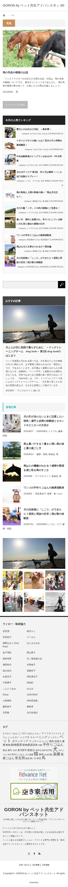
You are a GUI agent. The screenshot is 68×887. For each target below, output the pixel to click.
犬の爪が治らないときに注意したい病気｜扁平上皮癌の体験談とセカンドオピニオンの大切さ (44, 421)
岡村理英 (7, 658)
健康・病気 (41, 454)
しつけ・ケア (30, 181)
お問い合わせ (24, 865)
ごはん (14, 733)
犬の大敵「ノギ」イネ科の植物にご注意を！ (38, 208)
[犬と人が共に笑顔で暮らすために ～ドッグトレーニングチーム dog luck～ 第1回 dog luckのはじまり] (34, 553)
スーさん (31, 637)
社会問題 (48, 754)
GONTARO (30, 267)
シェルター (13, 737)
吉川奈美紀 (32, 712)
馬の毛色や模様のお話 (15, 72)
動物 (8, 745)
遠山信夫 (7, 670)
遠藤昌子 (31, 670)
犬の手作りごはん (16, 754)
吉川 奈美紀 (44, 165)
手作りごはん (53, 744)
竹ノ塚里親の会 (34, 658)
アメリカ (46, 733)
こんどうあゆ (9, 688)
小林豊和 (7, 700)
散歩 (5, 750)
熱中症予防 (47, 750)
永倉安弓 (7, 676)
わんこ (38, 733)
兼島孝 (30, 706)
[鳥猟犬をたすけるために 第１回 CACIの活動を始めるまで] (34, 602)
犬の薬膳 (29, 754)
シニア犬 (24, 737)
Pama (6, 694)
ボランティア (20, 741)
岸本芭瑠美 (32, 700)
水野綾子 (31, 664)
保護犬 (57, 741)
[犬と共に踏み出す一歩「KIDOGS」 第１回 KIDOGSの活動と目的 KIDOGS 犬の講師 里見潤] (13, 580)
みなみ (45, 134)
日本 (15, 750)
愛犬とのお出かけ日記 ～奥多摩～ (34, 129)
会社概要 (36, 865)
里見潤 (6, 631)
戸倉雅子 (7, 682)
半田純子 (7, 637)
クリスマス (56, 733)
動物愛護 (16, 744)
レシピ (45, 741)
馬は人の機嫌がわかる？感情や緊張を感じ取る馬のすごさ (44, 467)
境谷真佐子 (31, 240)
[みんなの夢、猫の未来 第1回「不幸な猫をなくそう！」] (13, 602)
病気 (41, 754)
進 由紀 (46, 201)
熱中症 (39, 750)
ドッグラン (53, 737)
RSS (39, 853)
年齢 (40, 745)
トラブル (30, 212)
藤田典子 (7, 706)
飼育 (39, 758)
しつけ (22, 733)
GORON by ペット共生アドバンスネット (34, 812)
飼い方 (37, 390)
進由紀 (35, 201)
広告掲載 (45, 865)
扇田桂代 (7, 664)
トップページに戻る (15, 104)
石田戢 (6, 712)
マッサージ (35, 741)
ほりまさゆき (33, 643)
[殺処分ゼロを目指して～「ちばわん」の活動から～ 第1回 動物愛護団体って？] (55, 580)
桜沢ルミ (31, 631)
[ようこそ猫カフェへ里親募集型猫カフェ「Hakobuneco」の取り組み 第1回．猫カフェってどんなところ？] (34, 580)
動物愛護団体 (30, 744)
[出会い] (55, 602)
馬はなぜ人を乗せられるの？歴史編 (34, 246)
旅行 (10, 750)
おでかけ (33, 134)
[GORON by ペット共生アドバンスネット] (33, 5)
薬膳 (56, 754)
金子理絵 (7, 652)
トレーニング (38, 737)
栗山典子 (31, 652)
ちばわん (30, 733)
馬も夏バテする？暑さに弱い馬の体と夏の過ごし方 (44, 446)
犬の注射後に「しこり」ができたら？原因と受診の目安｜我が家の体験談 (44, 514)
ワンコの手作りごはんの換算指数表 (34, 235)
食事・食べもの (54, 493)
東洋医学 (22, 750)
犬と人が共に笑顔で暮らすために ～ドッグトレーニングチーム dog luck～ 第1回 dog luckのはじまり (33, 351)
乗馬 (51, 741)
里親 (27, 758)
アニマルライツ (24, 390)
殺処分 (31, 750)
